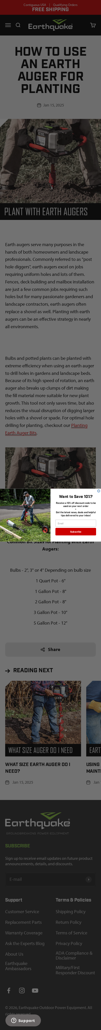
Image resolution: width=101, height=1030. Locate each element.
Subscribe (76, 531)
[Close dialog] (98, 491)
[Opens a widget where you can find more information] (23, 1020)
